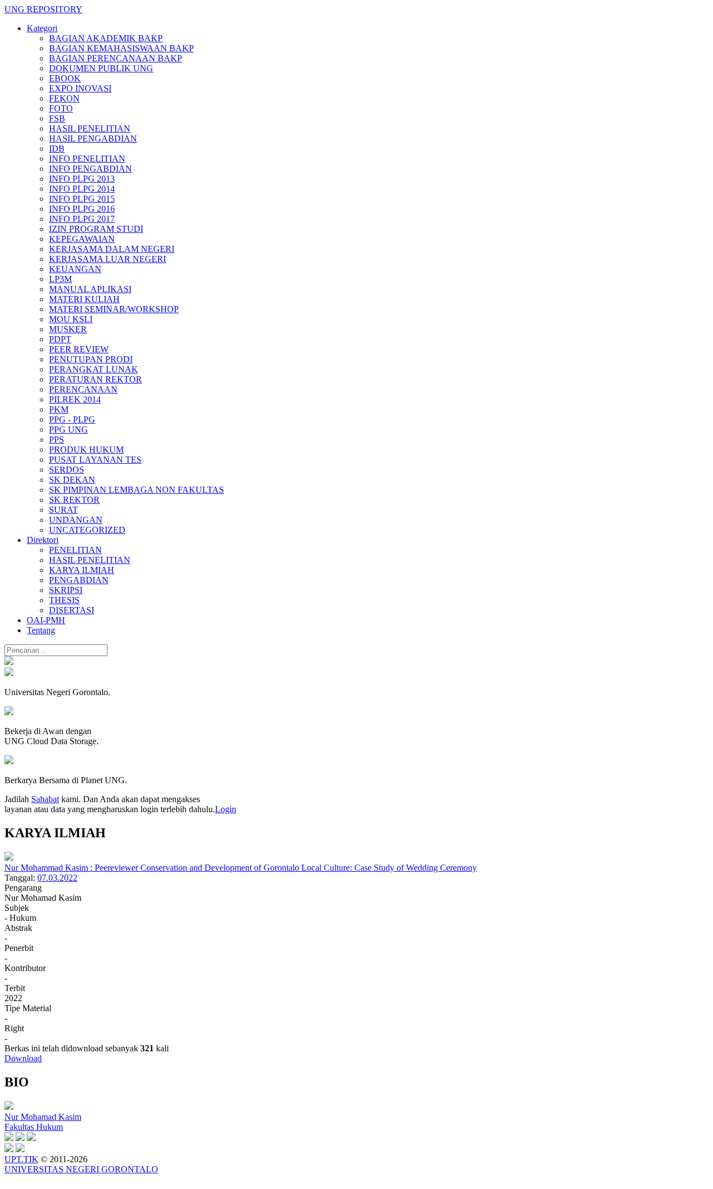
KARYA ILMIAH (81, 570)
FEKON (64, 98)
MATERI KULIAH (84, 299)
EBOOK (65, 78)
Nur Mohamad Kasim (42, 1117)
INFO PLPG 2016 (82, 208)
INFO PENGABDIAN (90, 168)
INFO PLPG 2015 (82, 198)
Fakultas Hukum (33, 1127)
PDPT (60, 339)
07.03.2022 (57, 877)
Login (225, 809)
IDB (57, 148)
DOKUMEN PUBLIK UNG (101, 68)
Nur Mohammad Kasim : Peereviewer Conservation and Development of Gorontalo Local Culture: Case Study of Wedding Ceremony (240, 867)
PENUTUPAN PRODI (91, 359)
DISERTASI (71, 610)
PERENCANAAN (83, 389)
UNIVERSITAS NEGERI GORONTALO (81, 1169)
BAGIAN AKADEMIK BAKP (106, 38)
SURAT (63, 510)
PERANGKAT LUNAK (93, 369)
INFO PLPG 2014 (82, 188)
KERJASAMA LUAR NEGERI (107, 259)
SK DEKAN (72, 479)
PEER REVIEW (79, 349)
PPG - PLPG (72, 419)
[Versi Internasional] (8, 662)
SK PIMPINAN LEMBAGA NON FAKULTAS (136, 489)
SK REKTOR (74, 499)
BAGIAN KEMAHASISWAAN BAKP (121, 48)
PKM (59, 409)
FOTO (61, 108)
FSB (57, 118)
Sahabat (45, 799)
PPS (56, 439)
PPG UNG (68, 429)
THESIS (64, 600)
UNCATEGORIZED (87, 530)
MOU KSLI (70, 319)
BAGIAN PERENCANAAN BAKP (115, 58)
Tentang (41, 630)
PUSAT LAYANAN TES (95, 459)
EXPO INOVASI (80, 88)
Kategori (42, 28)
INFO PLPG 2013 (82, 178)
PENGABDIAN (79, 580)
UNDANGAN (75, 520)
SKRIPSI (65, 590)
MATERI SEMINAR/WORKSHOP (114, 309)
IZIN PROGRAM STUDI (96, 229)
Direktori (42, 540)
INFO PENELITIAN (87, 158)
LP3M (60, 279)
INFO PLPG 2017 (82, 219)
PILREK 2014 (75, 399)
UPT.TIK (21, 1159)
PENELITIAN (75, 550)
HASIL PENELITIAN (89, 128)
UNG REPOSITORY (43, 9)
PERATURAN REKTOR (95, 379)
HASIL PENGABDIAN (93, 138)
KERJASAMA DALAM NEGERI (111, 249)
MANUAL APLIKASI (90, 289)
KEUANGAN (75, 269)
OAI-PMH (46, 620)
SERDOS (66, 469)
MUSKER (68, 329)
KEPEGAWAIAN (82, 239)
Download (23, 1058)
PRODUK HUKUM (86, 449)
